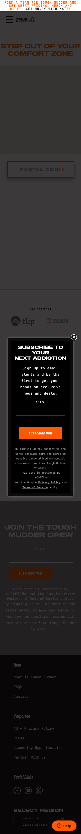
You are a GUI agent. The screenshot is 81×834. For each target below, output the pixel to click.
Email (40, 402)
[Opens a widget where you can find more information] (64, 826)
